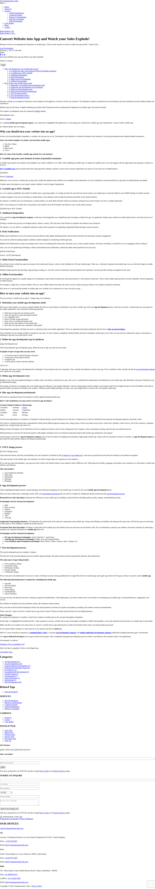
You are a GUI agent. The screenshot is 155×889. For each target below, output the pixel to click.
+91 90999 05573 (11, 874)
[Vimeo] (21, 819)
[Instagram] (4, 819)
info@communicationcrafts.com (11, 828)
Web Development (15, 21)
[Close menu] (5, 3)
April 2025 (8, 730)
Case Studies (9, 23)
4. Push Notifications (16, 77)
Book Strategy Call (7, 31)
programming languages (50, 494)
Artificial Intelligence (16, 13)
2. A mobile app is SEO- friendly (21, 73)
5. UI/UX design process (18, 93)
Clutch (24, 407)
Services (8, 11)
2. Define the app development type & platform (26, 87)
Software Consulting (16, 19)
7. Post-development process (19, 98)
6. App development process (19, 95)
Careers (7, 720)
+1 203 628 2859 (11, 841)
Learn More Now (6, 652)
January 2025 (9, 737)
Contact (7, 27)
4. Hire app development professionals (23, 91)
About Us (8, 9)
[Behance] (29, 819)
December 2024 (10, 739)
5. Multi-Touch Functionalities (20, 79)
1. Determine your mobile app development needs (27, 85)
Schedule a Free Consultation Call (12, 644)
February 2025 (10, 735)
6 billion (37, 111)
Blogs (7, 25)
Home (7, 7)
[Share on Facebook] (1, 55)
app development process (116, 494)
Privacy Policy (44, 771)
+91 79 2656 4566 (14, 878)
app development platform (145, 369)
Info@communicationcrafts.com (16, 845)
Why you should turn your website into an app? (22, 69)
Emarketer (9, 176)
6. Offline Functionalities (18, 81)
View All (8, 741)
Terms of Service (59, 771)
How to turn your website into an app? (18, 83)
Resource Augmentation (17, 17)
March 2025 (9, 732)
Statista (8, 119)
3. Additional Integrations (18, 75)
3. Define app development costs (20, 89)
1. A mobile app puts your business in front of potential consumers (32, 71)
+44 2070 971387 (11, 858)
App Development (6, 48)
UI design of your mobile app (72, 455)
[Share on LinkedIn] (5, 55)
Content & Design (15, 15)
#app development (11, 692)
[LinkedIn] (13, 819)
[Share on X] (3, 55)
